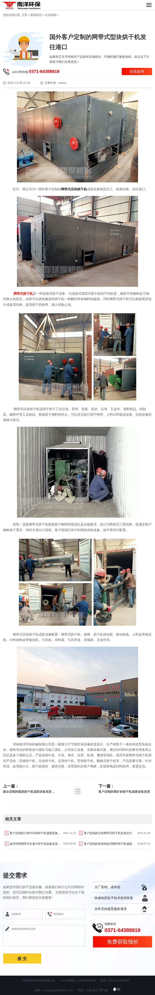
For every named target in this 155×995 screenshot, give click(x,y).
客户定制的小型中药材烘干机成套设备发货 (36, 833)
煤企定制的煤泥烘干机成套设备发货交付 (30, 791)
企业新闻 (50, 15)
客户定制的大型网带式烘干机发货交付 (108, 833)
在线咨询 (137, 71)
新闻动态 (36, 15)
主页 (24, 15)
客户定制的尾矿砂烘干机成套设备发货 (124, 791)
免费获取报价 (122, 942)
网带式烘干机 (23, 293)
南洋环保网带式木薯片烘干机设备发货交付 (36, 843)
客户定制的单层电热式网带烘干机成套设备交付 (110, 843)
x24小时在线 (35, 71)
